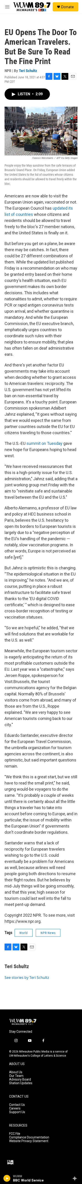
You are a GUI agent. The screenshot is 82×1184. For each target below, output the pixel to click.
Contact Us (17, 1105)
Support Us (17, 1112)
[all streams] (76, 1178)
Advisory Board (20, 1079)
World (23, 933)
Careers (14, 1108)
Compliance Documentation (29, 1137)
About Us (15, 1072)
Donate (67, 7)
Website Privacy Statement (28, 1141)
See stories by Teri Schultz (27, 977)
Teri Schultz (28, 70)
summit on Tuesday (44, 443)
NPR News (48, 933)
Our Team (16, 1076)
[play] (7, 1178)
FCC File (14, 1133)
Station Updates (20, 1083)
